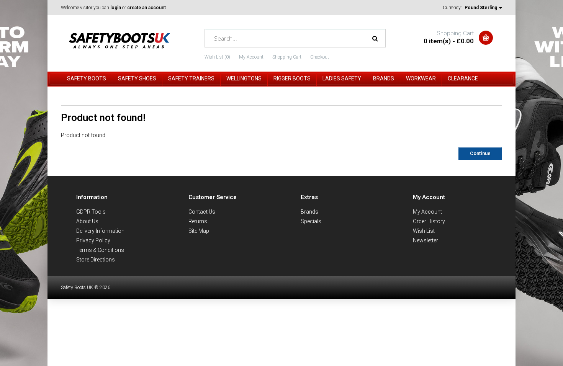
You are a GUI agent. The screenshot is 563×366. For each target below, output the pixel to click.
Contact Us (201, 212)
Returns (197, 221)
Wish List (424, 231)
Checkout (319, 57)
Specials (311, 221)
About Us (87, 221)
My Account (251, 57)
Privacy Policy (93, 240)
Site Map (198, 231)
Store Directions (95, 260)
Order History (429, 221)
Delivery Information (100, 231)
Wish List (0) (217, 57)
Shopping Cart (286, 57)
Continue (480, 153)
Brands (309, 212)
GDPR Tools (91, 212)
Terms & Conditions (100, 250)
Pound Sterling (481, 7)
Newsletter (425, 240)
